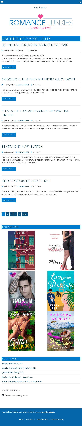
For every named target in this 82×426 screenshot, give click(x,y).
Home (21, 419)
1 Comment (22, 50)
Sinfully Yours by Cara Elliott (26, 181)
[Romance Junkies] (41, 22)
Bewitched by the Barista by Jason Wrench (17, 377)
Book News (34, 50)
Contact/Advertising (57, 419)
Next (24, 214)
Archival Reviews (42, 419)
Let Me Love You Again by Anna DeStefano (35, 45)
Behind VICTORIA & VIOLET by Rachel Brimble (19, 368)
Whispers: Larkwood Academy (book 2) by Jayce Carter (22, 381)
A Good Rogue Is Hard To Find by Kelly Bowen (38, 79)
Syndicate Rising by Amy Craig (12, 372)
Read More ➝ (9, 67)
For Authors (29, 419)
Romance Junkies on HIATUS (12, 363)
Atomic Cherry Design (48, 412)
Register (43, 7)
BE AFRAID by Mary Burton (22, 146)
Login (36, 7)
